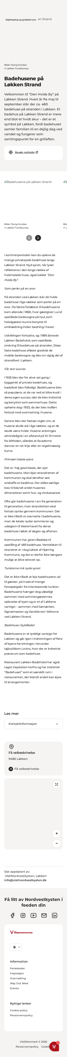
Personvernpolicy (21, 1015)
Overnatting (18, 978)
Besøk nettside (25, 152)
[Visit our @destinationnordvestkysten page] (33, 915)
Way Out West (19, 983)
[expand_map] (57, 784)
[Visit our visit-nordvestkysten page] (54, 915)
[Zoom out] (56, 843)
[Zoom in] (56, 833)
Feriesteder (17, 968)
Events (14, 988)
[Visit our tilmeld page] (44, 915)
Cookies (46, 1046)
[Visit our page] (12, 915)
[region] (33, 814)
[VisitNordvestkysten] (21, 932)
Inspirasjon (17, 973)
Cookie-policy (19, 1010)
